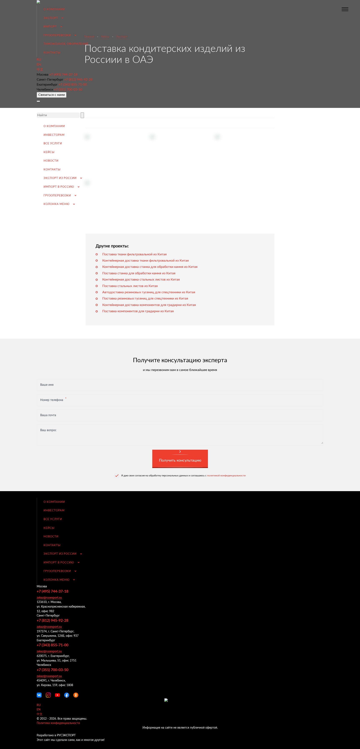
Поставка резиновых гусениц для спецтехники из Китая (145, 298)
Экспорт (51, 18)
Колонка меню (57, 204)
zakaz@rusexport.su (49, 597)
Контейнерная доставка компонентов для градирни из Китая (149, 305)
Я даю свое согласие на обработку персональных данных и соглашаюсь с (183, 475)
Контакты (52, 52)
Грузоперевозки (57, 35)
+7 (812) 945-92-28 (78, 79)
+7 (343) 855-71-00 (73, 84)
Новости (51, 161)
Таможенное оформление (66, 44)
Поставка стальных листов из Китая (130, 286)
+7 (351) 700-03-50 (68, 89)
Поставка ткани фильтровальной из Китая (134, 254)
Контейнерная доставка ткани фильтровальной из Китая (145, 260)
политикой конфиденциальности (226, 475)
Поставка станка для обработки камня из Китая (138, 273)
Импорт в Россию (59, 187)
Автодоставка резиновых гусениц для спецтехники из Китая (148, 292)
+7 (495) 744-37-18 (63, 74)
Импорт (50, 26)
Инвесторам (54, 135)
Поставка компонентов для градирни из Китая (138, 311)
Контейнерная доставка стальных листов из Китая (141, 279)
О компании (54, 9)
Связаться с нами (51, 94)
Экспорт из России (60, 178)
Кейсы (49, 152)
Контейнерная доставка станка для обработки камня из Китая (150, 266)
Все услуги (53, 143)
